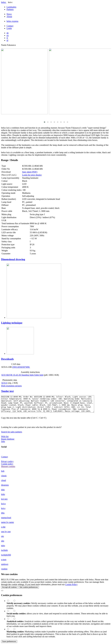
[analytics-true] (10, 619)
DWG (14, 367)
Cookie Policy (71, 584)
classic (4, 476)
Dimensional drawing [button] (13, 259)
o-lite (3, 527)
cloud (3, 480)
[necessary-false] (16, 601)
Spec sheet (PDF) (29, 172)
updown (4, 564)
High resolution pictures (11, 386)
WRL (28, 367)
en (8, 35)
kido (3, 494)
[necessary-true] (10, 601)
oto (2, 536)
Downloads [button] (7, 358)
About (9, 16)
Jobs (3, 441)
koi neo (4, 499)
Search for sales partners (11, 432)
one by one (6, 531)
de (8, 33)
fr (7, 38)
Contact (10, 26)
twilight (4, 550)
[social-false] (16, 611)
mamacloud (6, 517)
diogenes (5, 485)
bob (2, 471)
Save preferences (9, 641)
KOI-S (4, 383)
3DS (19, 367)
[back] (2, 590)
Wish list (4, 436)
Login (9, 28)
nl (7, 40)
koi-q (3, 503)
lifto (3, 513)
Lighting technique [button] (11, 322)
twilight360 (6, 555)
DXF (23, 367)
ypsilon (4, 569)
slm (2, 541)
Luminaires (11, 7)
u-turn (3, 559)
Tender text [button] (7, 391)
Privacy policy (7, 461)
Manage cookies (8, 466)
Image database (7, 439)
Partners (10, 9)
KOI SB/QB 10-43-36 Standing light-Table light (22, 375)
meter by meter (7, 522)
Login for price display (32, 175)
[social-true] (10, 611)
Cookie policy (7, 464)
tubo (3, 545)
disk (3, 489)
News (9, 14)
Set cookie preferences (29, 587)
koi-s (3, 508)
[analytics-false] (16, 619)
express (12, 21)
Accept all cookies (9, 587)
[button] (44, 122)
